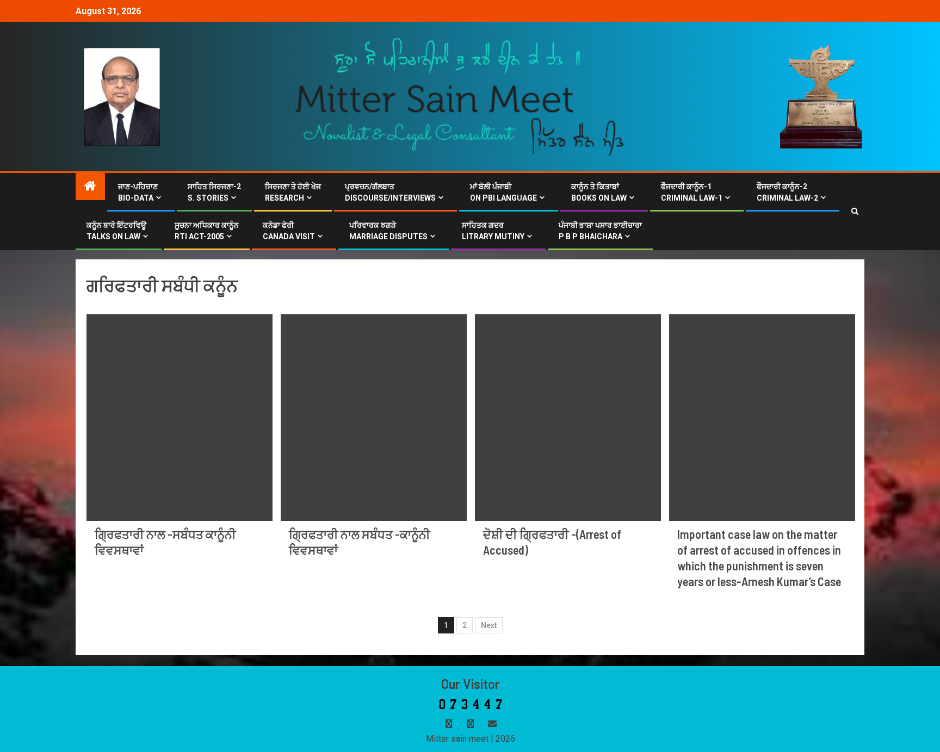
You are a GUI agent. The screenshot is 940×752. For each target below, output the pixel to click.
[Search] (855, 211)
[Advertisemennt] (460, 96)
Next (489, 625)
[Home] (90, 187)
